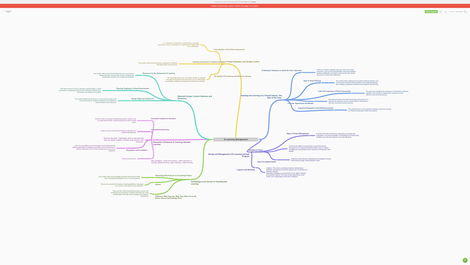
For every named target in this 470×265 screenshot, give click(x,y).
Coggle (253, 2)
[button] (465, 260)
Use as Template (456, 7)
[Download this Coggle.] (446, 7)
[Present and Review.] (441, 8)
